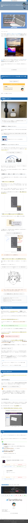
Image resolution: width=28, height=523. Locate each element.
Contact (11, 520)
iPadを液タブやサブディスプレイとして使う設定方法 (15, 139)
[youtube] (15, 513)
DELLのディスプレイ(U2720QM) (16, 33)
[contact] (17, 513)
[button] (3, 495)
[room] (14, 513)
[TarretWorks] (14, 0)
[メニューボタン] (27, 0)
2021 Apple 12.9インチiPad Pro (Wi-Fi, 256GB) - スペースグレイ (15, 460)
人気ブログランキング (17, 520)
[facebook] (10, 513)
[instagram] (13, 513)
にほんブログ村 (22, 520)
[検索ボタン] (0, 0)
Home (5, 520)
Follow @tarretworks (12, 491)
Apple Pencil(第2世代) (9, 470)
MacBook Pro (8, 33)
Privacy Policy (7, 520)
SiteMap (13, 520)
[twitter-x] (12, 513)
